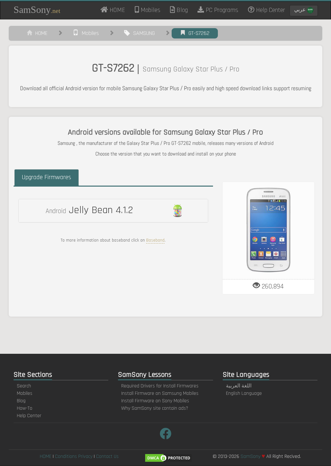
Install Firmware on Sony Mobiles (155, 400)
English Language (244, 393)
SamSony (37, 9)
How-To (24, 408)
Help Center (269, 10)
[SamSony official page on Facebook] (165, 434)
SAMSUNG (142, 33)
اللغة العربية (238, 386)
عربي (300, 9)
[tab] (113, 210)
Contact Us (107, 456)
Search (24, 386)
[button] (113, 210)
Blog (181, 10)
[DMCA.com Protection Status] (168, 457)
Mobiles (149, 10)
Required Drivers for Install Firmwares (159, 386)
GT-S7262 (197, 33)
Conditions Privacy (73, 456)
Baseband (155, 240)
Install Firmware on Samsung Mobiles (159, 393)
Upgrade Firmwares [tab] (46, 177)
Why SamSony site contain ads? (154, 408)
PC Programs (221, 10)
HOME (119, 9)
